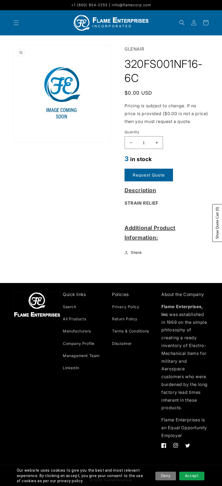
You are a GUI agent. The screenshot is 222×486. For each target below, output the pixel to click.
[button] (182, 23)
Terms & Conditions (130, 331)
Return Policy (125, 319)
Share (136, 252)
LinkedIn (71, 367)
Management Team (81, 355)
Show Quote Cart (217, 223)
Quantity (132, 132)
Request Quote (149, 175)
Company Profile (78, 343)
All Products (74, 319)
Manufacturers (77, 331)
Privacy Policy (125, 306)
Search (69, 306)
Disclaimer (122, 343)
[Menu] (16, 23)
